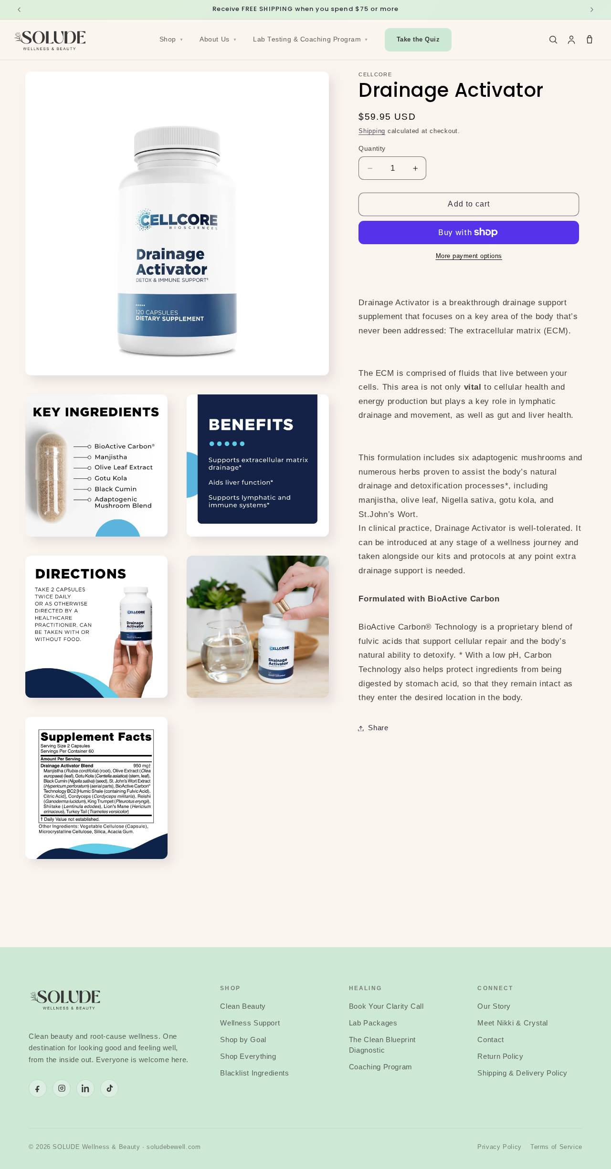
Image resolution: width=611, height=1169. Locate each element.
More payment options (469, 256)
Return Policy (500, 1056)
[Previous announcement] (19, 9)
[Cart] (589, 39)
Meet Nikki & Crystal (512, 1023)
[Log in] (571, 39)
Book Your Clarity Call (386, 1006)
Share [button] (378, 728)
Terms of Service (556, 1146)
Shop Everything (248, 1056)
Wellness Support (250, 1023)
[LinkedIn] (85, 1088)
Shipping (371, 131)
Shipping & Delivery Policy (522, 1073)
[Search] (553, 39)
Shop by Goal (243, 1040)
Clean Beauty (243, 1006)
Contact (490, 1040)
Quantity (371, 148)
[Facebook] (38, 1088)
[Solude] (50, 39)
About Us (218, 39)
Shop (171, 39)
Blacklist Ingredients (254, 1073)
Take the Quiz (418, 39)
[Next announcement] (591, 9)
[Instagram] (62, 1088)
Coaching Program (380, 1067)
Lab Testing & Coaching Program (311, 39)
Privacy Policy (499, 1146)
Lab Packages (373, 1023)
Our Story (494, 1006)
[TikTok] (109, 1088)
